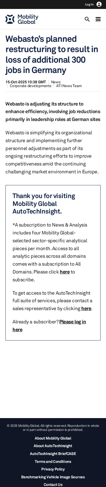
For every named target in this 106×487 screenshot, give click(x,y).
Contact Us (53, 484)
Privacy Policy (53, 469)
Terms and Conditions (53, 461)
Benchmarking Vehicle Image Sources (53, 477)
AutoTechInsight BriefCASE (53, 453)
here (65, 272)
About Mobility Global (53, 438)
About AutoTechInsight (53, 445)
